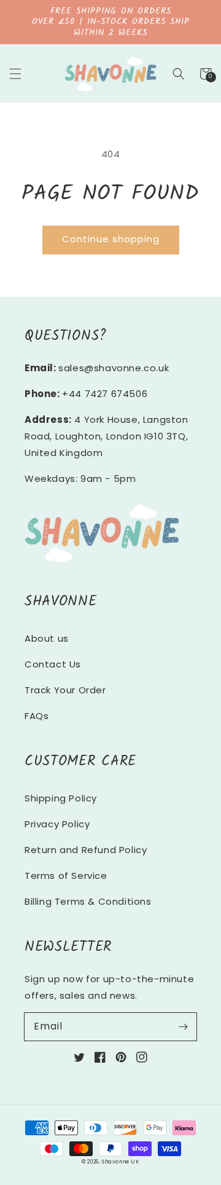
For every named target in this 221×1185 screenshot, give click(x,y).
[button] (15, 73)
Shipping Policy (61, 798)
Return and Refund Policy (86, 849)
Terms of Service (66, 875)
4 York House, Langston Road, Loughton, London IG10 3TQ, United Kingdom (106, 436)
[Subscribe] (182, 1026)
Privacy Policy (57, 823)
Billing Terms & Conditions (88, 901)
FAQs (36, 715)
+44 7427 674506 (104, 393)
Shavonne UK (120, 1161)
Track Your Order (65, 689)
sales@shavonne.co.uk (113, 367)
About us (47, 638)
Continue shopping (111, 238)
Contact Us (53, 664)
